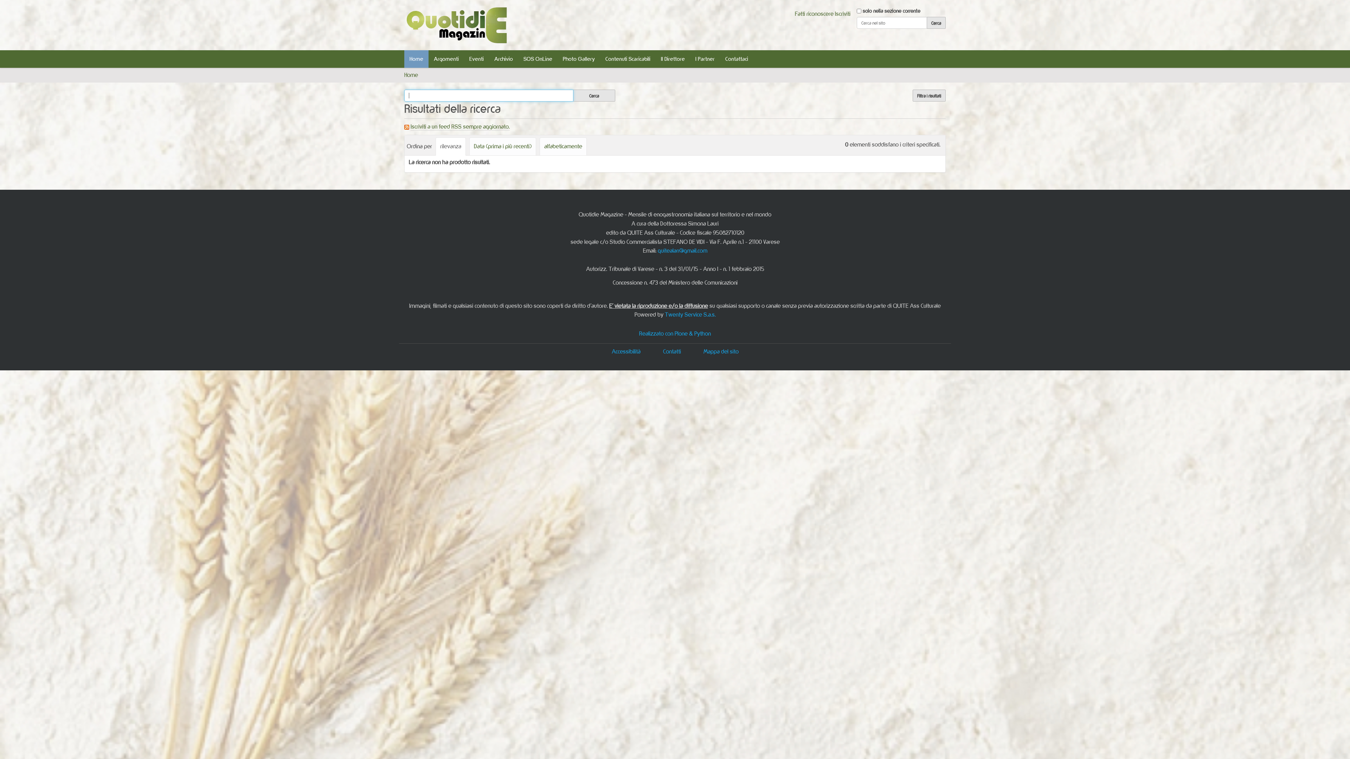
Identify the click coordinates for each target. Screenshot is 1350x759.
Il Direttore (673, 59)
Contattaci (736, 59)
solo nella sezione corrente (891, 11)
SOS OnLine (537, 59)
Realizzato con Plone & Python (675, 333)
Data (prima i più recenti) (503, 146)
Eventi (476, 59)
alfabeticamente (563, 146)
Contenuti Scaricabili (627, 59)
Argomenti (446, 59)
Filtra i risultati (929, 95)
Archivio (503, 59)
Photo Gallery (579, 59)
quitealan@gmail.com (682, 250)
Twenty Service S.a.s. (690, 314)
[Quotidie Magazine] (456, 25)
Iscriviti (842, 13)
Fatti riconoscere (814, 13)
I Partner (705, 59)
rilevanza (450, 146)
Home (416, 59)
